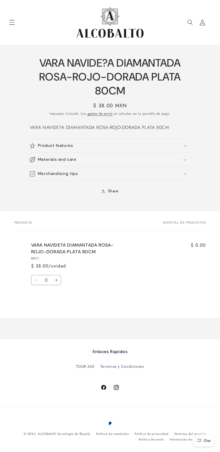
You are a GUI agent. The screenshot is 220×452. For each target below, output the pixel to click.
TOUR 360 (85, 366)
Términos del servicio (190, 434)
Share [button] (113, 191)
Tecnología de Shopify (73, 434)
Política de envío (151, 439)
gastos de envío (100, 113)
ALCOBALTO (47, 434)
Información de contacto (188, 439)
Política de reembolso (112, 434)
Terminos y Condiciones (122, 366)
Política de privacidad (151, 434)
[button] (12, 22)
